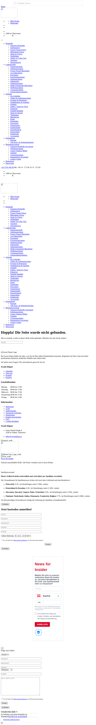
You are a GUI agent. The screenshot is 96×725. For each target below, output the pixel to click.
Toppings (13, 60)
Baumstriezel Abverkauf (19, 157)
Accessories (14, 136)
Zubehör (9, 94)
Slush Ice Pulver (16, 54)
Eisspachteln (15, 132)
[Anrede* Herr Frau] (5, 654)
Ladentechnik (11, 65)
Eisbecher (14, 109)
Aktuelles (9, 371)
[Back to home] (9, 17)
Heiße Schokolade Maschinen (21, 86)
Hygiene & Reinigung (18, 100)
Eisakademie (10, 138)
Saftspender (14, 81)
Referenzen (10, 161)
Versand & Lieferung (13, 413)
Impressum (10, 407)
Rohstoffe (9, 44)
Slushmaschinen (16, 79)
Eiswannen (14, 123)
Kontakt (9, 375)
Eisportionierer (15, 130)
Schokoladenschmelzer (18, 92)
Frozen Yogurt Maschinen (19, 71)
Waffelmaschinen (16, 88)
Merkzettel (14, 23)
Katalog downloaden (13, 417)
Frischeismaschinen (17, 77)
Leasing (8, 36)
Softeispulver (15, 48)
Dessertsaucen (15, 62)
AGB (8, 409)
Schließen (5, 504)
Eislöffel (13, 104)
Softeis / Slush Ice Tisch (19, 107)
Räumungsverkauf (12, 144)
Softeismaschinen (16, 69)
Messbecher (14, 117)
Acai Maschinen (16, 73)
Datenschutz (10, 415)
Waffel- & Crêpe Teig (18, 58)
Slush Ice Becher (16, 113)
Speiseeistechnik (16, 67)
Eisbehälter (14, 121)
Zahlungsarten (11, 411)
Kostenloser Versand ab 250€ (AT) (18, 31)
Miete (16, 36)
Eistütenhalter (15, 128)
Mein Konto (14, 21)
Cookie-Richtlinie (12, 421)
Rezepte (13, 140)
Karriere (9, 378)
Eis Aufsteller (15, 96)
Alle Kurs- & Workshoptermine (22, 142)
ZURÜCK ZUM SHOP (18, 717)
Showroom (10, 163)
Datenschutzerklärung (20, 540)
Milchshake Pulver (17, 52)
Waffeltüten (14, 56)
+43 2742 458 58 (7, 167)
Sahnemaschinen (16, 83)
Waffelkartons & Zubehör (19, 102)
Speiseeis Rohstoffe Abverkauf (21, 147)
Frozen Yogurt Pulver (18, 50)
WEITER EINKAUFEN (11, 720)
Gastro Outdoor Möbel (18, 151)
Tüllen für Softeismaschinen (20, 98)
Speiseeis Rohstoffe (17, 46)
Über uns (9, 373)
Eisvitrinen (14, 75)
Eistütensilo (14, 134)
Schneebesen (15, 126)
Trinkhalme (14, 115)
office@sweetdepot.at (14, 437)
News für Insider (7, 459)
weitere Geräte (15, 159)
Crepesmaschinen (16, 90)
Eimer (12, 119)
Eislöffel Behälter (16, 111)
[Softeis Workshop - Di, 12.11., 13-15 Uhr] (16, 536)
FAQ (7, 419)
